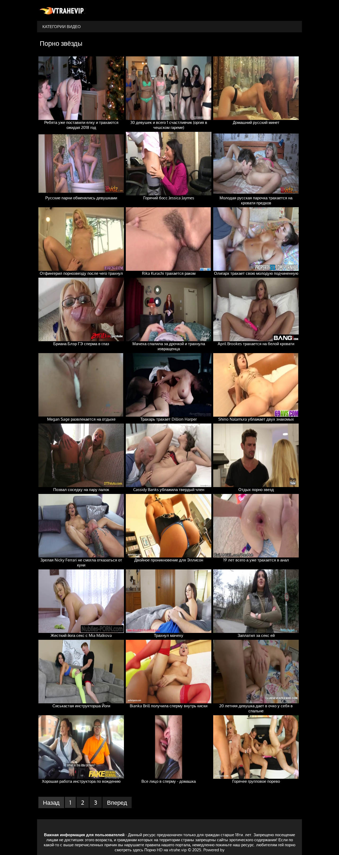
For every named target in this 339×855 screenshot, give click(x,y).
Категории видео (61, 26)
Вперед (117, 802)
